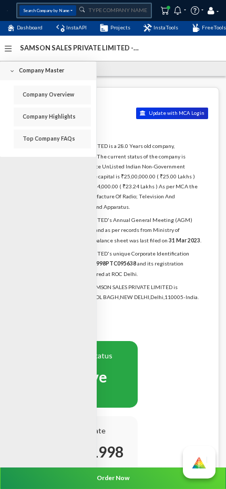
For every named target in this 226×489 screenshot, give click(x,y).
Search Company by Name (46, 10)
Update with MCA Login (176, 113)
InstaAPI (76, 27)
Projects (120, 27)
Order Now (113, 478)
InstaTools (165, 27)
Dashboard (30, 27)
